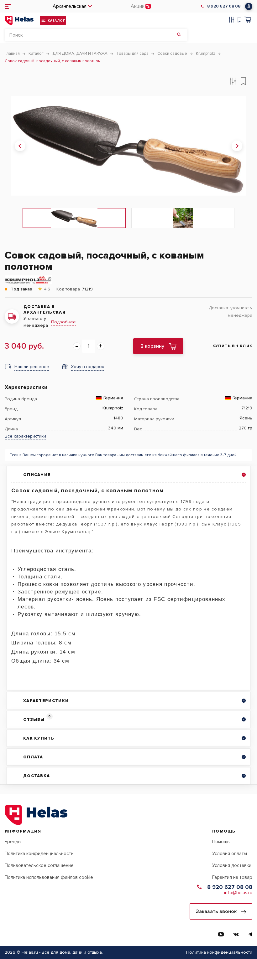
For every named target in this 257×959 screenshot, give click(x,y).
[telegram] (250, 934)
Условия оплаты (229, 853)
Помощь (221, 841)
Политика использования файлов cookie (49, 877)
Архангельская (70, 6)
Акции (137, 6)
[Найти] (179, 35)
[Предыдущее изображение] (20, 146)
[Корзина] (247, 20)
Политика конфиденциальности (39, 853)
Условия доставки (231, 865)
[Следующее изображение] (237, 146)
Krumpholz (112, 408)
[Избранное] (239, 20)
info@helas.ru (238, 892)
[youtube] (221, 934)
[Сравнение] (231, 20)
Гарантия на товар (232, 877)
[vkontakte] (236, 934)
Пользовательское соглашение (39, 865)
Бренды (13, 841)
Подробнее (63, 322)
